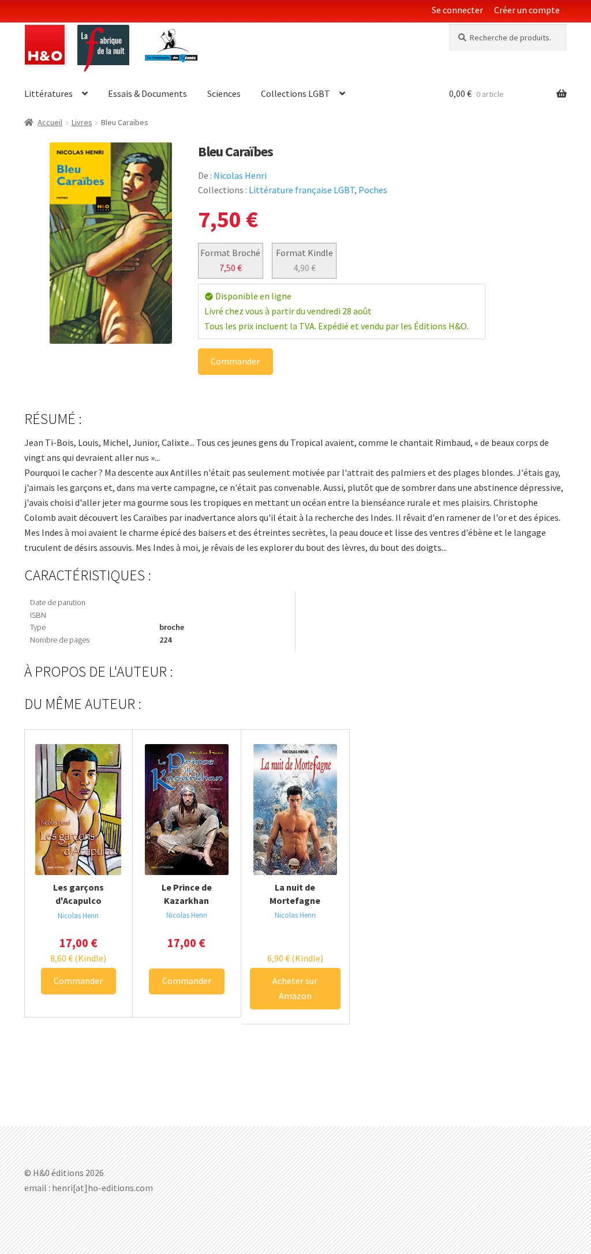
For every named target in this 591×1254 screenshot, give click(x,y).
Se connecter (457, 10)
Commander (235, 361)
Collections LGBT (295, 93)
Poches (372, 190)
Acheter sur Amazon (294, 988)
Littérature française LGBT (301, 190)
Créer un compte (527, 10)
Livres (82, 122)
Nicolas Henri (240, 175)
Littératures (48, 93)
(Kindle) (78, 958)
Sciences (224, 93)
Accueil (50, 122)
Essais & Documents (147, 93)
